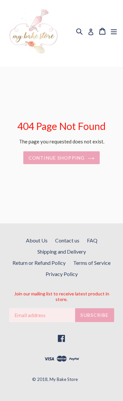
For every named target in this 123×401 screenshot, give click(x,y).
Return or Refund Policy (39, 263)
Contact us (67, 240)
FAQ (92, 240)
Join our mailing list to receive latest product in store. (61, 296)
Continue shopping (57, 158)
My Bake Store (64, 379)
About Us (37, 240)
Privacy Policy (62, 274)
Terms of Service (92, 263)
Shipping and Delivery (61, 251)
